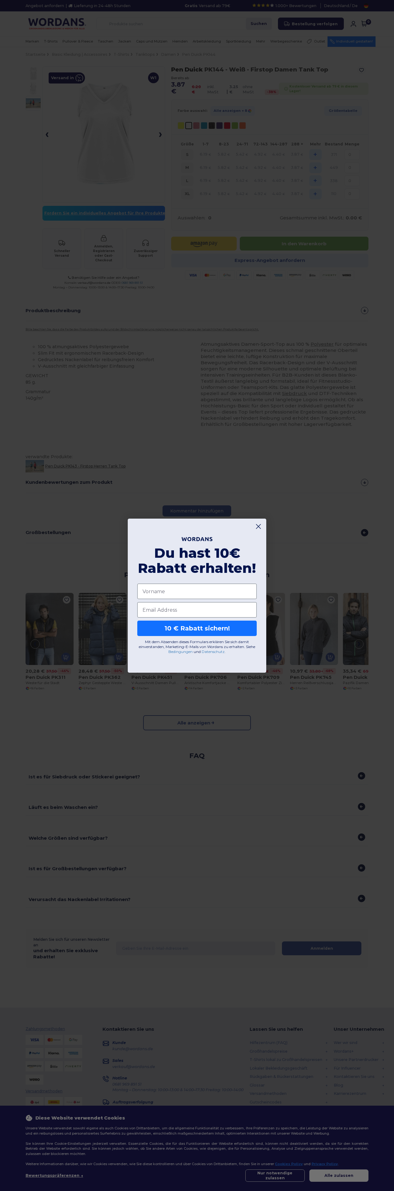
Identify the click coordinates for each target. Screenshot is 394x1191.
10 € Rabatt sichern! (197, 628)
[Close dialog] (258, 526)
